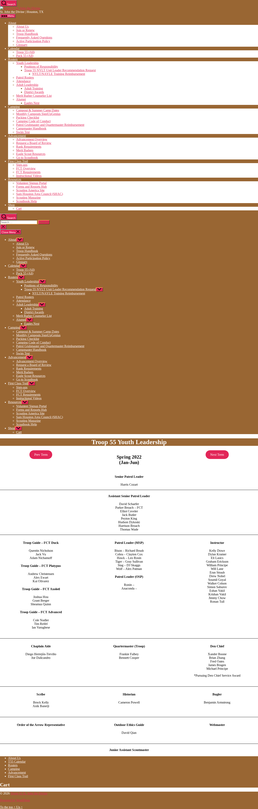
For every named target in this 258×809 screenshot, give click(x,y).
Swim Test (23, 132)
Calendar (14, 48)
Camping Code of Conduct (33, 121)
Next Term (217, 454)
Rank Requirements (28, 146)
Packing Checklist (27, 117)
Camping (14, 106)
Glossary (21, 44)
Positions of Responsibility (41, 66)
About (12, 23)
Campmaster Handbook (31, 128)
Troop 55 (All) (25, 52)
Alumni (21, 99)
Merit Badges (24, 150)
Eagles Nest (31, 103)
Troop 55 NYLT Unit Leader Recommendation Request (60, 70)
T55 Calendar (17, 761)
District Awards (34, 92)
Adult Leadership (27, 84)
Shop (11, 205)
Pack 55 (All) (24, 55)
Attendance (23, 81)
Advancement (17, 135)
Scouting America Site (30, 190)
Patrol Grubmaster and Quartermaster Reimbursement (50, 125)
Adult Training (33, 88)
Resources (14, 179)
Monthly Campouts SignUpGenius (38, 114)
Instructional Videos (29, 175)
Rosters (13, 59)
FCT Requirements (28, 172)
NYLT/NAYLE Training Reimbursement (58, 74)
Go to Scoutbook (27, 157)
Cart (19, 208)
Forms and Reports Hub (31, 186)
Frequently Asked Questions (34, 37)
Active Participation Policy (33, 41)
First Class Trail (18, 161)
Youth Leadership (27, 63)
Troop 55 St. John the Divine (28, 793)
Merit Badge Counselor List (34, 95)
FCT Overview (26, 168)
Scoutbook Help (26, 201)
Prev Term (41, 454)
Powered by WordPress (15, 800)
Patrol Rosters (25, 77)
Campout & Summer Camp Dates (37, 110)
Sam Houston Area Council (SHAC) (39, 194)
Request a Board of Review (33, 143)
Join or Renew (25, 30)
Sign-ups (21, 165)
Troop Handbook (27, 34)
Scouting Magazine (28, 197)
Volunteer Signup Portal (31, 183)
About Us (22, 26)
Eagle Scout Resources (30, 154)
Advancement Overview (31, 139)
